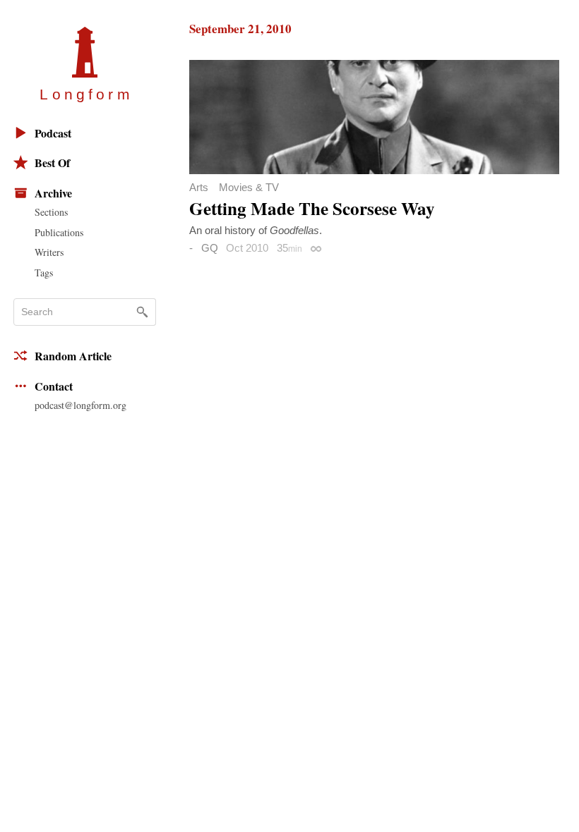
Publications (59, 232)
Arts (198, 187)
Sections (51, 212)
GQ (209, 248)
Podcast (53, 133)
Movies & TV (249, 187)
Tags (44, 272)
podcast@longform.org (80, 405)
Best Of (52, 162)
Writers (49, 252)
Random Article (73, 356)
